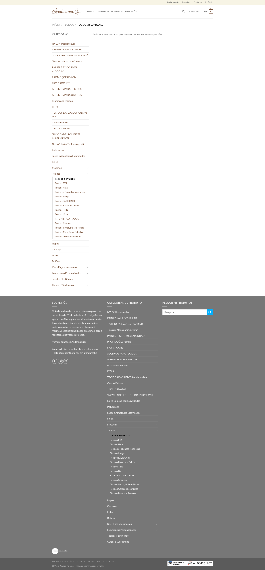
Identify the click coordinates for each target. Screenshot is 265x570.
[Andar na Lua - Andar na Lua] (67, 11)
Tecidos (68, 24)
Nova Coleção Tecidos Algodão (68, 144)
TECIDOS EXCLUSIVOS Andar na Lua (69, 114)
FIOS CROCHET (61, 83)
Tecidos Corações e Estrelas (69, 232)
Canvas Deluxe (59, 122)
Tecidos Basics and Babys (67, 205)
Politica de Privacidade (88, 561)
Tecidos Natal (61, 187)
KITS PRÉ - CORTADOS (67, 218)
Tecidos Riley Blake (65, 178)
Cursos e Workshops (108, 11)
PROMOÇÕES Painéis (64, 77)
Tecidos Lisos (61, 214)
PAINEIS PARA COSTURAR (67, 49)
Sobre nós (131, 11)
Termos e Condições (63, 561)
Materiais (57, 167)
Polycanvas (58, 150)
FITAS (55, 106)
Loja (89, 11)
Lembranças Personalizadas (66, 272)
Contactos (198, 2)
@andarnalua (90, 352)
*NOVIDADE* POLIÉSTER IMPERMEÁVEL (66, 136)
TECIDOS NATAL (61, 128)
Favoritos (186, 2)
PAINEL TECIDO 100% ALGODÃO (64, 69)
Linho (55, 255)
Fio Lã (55, 161)
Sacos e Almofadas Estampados (68, 155)
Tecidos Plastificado (62, 278)
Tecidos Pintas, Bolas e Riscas (69, 227)
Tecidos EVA (61, 183)
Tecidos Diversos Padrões (68, 236)
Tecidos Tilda (61, 210)
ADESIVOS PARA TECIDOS (67, 88)
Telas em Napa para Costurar (67, 61)
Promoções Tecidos (62, 100)
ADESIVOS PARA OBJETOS (67, 94)
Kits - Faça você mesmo (64, 267)
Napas (55, 243)
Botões (56, 261)
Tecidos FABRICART (65, 201)
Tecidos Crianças (63, 223)
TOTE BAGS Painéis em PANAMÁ (70, 55)
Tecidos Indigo (62, 196)
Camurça (56, 249)
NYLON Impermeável (63, 43)
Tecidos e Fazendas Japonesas (70, 192)
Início (56, 24)
